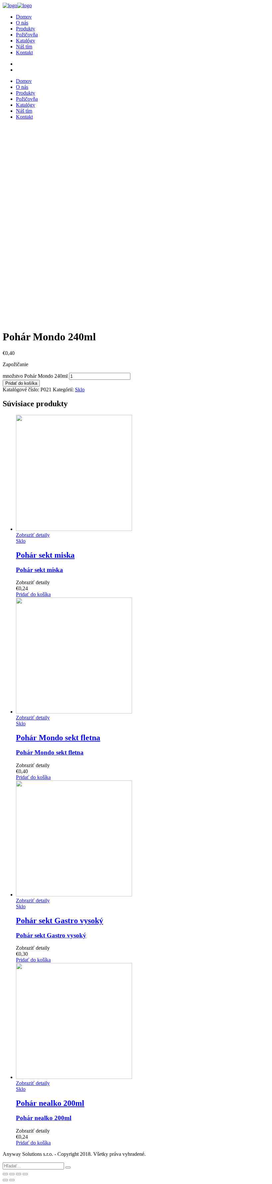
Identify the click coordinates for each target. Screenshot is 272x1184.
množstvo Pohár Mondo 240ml (35, 376)
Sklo (80, 389)
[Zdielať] (12, 1174)
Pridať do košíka (21, 383)
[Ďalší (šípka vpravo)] (12, 1180)
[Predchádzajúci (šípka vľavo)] (5, 1180)
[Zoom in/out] (25, 1174)
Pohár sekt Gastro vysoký (51, 935)
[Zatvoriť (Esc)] (5, 1174)
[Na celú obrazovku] (18, 1174)
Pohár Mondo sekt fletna (50, 752)
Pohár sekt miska (39, 569)
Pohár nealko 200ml (43, 1117)
